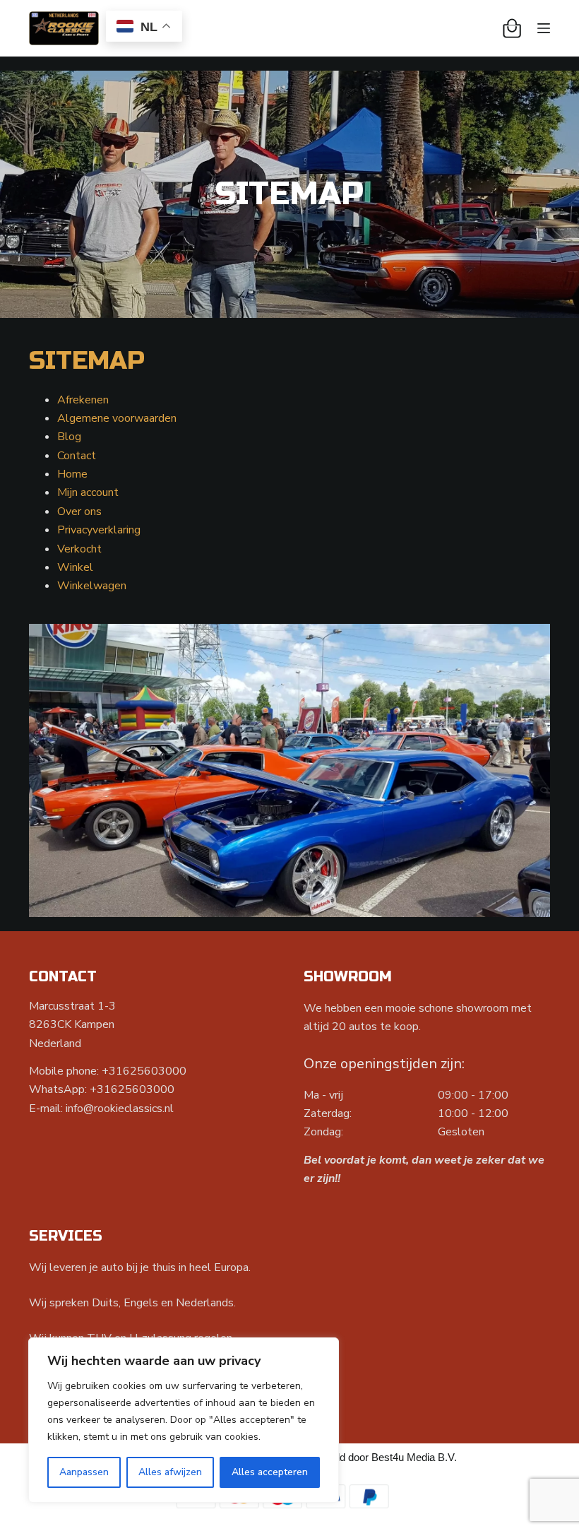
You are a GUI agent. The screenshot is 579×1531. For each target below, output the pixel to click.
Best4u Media (403, 1457)
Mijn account (88, 492)
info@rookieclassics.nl (120, 1108)
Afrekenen (83, 400)
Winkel (75, 567)
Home (72, 474)
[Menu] (543, 28)
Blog (69, 436)
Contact (76, 455)
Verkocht (79, 549)
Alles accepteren (270, 1472)
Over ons (79, 511)
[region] (183, 1420)
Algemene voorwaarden (117, 418)
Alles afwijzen (170, 1472)
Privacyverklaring (99, 530)
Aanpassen (84, 1472)
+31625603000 (144, 1071)
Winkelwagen (91, 585)
